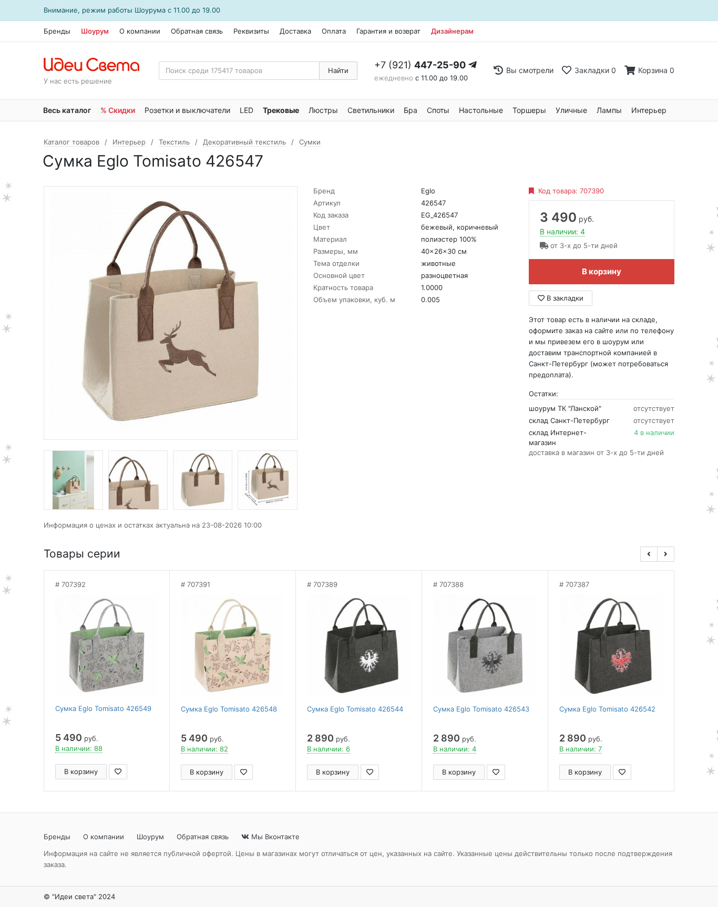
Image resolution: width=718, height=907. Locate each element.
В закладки (564, 298)
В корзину (601, 271)
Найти (338, 70)
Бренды (57, 31)
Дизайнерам (452, 31)
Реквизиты (251, 31)
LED (246, 110)
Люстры (323, 110)
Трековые (281, 110)
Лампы (609, 110)
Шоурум (95, 31)
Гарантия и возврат (388, 31)
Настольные (481, 110)
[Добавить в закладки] (118, 771)
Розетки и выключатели (187, 110)
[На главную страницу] (97, 65)
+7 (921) (420, 64)
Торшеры (529, 110)
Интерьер (648, 110)
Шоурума (150, 10)
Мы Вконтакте (274, 836)
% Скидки (117, 110)
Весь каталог (67, 110)
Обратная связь (197, 31)
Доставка (295, 31)
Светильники (370, 110)
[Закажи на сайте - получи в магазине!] (14, 466)
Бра (410, 110)
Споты (438, 110)
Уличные (571, 110)
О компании (139, 31)
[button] (649, 554)
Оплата (334, 31)
